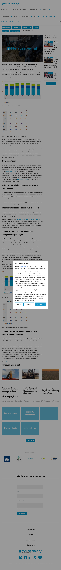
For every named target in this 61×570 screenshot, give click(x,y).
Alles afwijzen (29, 304)
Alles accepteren (40, 304)
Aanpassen (19, 304)
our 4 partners (22, 266)
